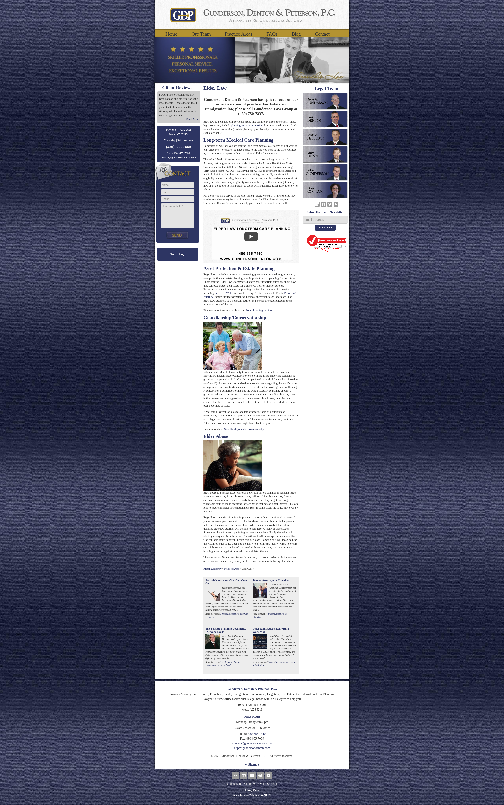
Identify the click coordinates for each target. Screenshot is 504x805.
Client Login (177, 254)
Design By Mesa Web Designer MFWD (252, 795)
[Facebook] (323, 204)
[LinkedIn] (317, 204)
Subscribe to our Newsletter (325, 212)
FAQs (271, 34)
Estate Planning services (259, 310)
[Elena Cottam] (326, 191)
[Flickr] (235, 775)
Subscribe (325, 227)
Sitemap (253, 764)
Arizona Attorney (212, 568)
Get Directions (185, 140)
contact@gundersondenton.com (178, 157)
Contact (322, 34)
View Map (169, 140)
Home (171, 34)
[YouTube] (268, 775)
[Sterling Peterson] (326, 137)
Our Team (201, 34)
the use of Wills (223, 293)
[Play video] (251, 236)
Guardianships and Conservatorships (244, 429)
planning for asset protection (247, 125)
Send (177, 235)
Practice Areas (238, 34)
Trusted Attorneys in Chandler (271, 580)
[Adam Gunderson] (326, 173)
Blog (296, 34)
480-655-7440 (257, 733)
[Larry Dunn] (326, 155)
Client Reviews (177, 87)
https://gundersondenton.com (252, 748)
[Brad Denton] (326, 120)
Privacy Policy (252, 790)
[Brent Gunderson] (326, 102)
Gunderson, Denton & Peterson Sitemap (252, 783)
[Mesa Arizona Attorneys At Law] (252, 14)
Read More (192, 119)
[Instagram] (243, 775)
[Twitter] (329, 204)
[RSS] (336, 204)
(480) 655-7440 (178, 147)
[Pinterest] (260, 775)
